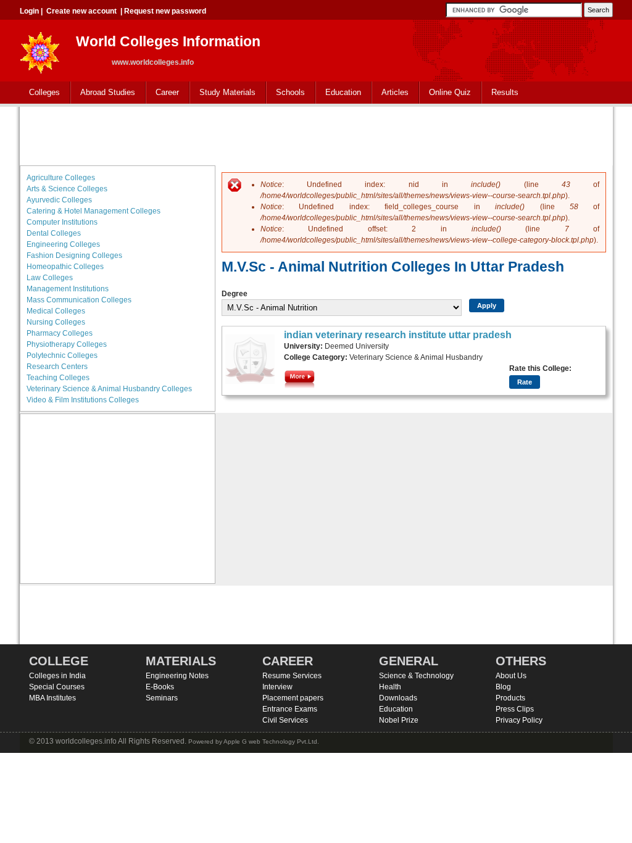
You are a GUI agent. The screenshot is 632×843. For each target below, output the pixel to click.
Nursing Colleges (56, 322)
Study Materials (223, 93)
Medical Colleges (56, 311)
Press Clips (515, 709)
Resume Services (292, 675)
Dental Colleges (54, 233)
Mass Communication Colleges (79, 300)
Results (504, 92)
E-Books (160, 687)
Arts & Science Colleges (67, 189)
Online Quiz (450, 92)
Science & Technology (416, 675)
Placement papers (292, 698)
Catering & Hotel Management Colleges (93, 211)
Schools (286, 93)
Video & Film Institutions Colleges (83, 400)
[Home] (40, 49)
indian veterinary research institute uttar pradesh (398, 335)
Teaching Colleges (58, 377)
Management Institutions (68, 288)
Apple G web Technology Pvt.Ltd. (271, 741)
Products (510, 698)
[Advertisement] (316, 134)
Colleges (40, 93)
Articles (395, 92)
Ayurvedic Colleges (59, 200)
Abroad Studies (103, 93)
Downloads (398, 698)
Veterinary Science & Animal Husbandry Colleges (109, 388)
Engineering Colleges (63, 244)
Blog (503, 687)
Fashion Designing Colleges (74, 255)
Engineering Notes (177, 675)
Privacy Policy (519, 720)
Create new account (81, 11)
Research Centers (57, 366)
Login (29, 11)
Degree (234, 293)
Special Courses (57, 687)
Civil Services (285, 720)
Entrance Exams (289, 709)
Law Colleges (50, 277)
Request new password (165, 11)
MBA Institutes (52, 698)
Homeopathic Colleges (65, 266)
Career (162, 93)
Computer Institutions (62, 222)
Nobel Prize (398, 720)
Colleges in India (57, 675)
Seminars (162, 698)
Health (390, 687)
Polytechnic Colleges (62, 355)
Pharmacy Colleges (60, 333)
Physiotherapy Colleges (67, 344)
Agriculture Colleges (61, 177)
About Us (511, 675)
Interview (277, 687)
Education (338, 93)
